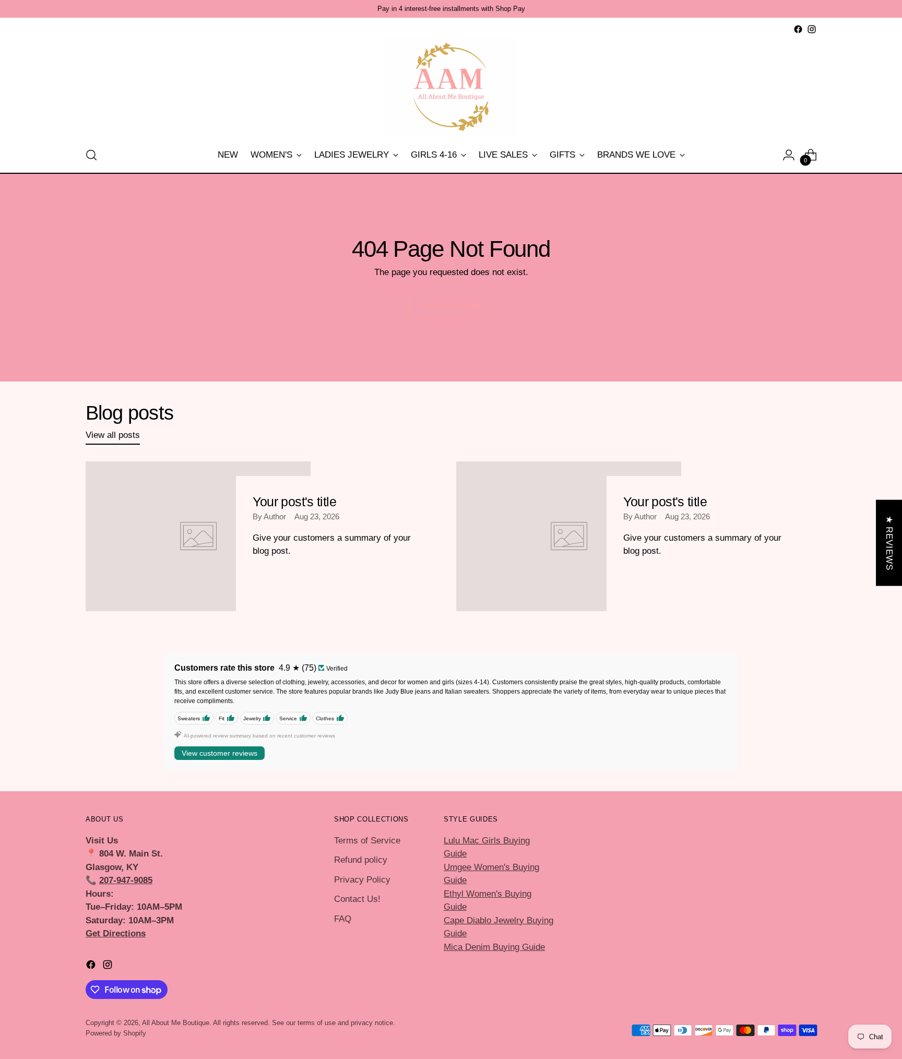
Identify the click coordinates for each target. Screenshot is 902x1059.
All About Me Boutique (175, 1023)
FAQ (342, 919)
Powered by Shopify (116, 1033)
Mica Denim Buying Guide (494, 947)
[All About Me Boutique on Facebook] (798, 29)
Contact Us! (357, 899)
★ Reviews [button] (889, 542)
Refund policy (360, 860)
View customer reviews (219, 753)
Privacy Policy (362, 880)
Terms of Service (367, 841)
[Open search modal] (91, 155)
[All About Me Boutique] (451, 87)
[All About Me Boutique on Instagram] (811, 29)
